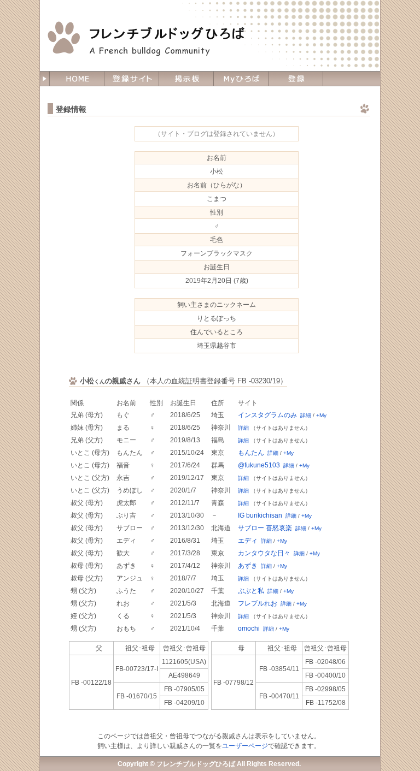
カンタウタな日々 (264, 553)
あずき (248, 566)
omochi (249, 628)
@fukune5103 (259, 465)
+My (321, 415)
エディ (248, 540)
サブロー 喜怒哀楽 (265, 528)
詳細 (305, 415)
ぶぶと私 (251, 591)
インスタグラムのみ (267, 415)
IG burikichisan (260, 515)
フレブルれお (257, 603)
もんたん (251, 452)
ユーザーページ (245, 746)
